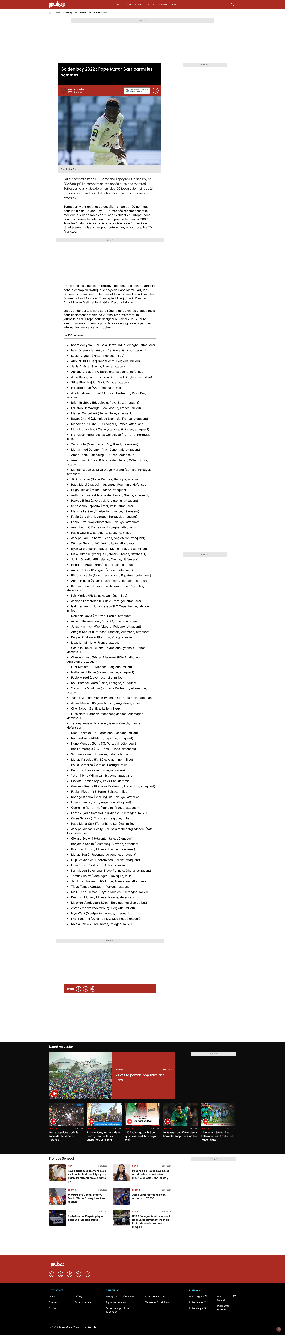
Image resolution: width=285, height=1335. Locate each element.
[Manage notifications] (278, 1329)
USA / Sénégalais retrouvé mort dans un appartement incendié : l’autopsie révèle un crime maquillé (151, 1222)
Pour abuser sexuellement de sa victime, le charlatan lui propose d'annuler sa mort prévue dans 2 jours (87, 1176)
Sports (175, 4)
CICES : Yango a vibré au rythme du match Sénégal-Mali (141, 1136)
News (119, 4)
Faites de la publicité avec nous (117, 1310)
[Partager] (156, 91)
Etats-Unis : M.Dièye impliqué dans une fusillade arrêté (85, 1218)
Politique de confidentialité (120, 1296)
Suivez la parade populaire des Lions (139, 1077)
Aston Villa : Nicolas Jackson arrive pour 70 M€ (149, 1196)
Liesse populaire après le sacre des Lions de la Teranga (63, 1136)
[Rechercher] (232, 4)
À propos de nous (116, 1302)
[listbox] (142, 1126)
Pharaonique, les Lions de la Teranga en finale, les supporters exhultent (103, 1136)
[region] (142, 1126)
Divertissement (134, 4)
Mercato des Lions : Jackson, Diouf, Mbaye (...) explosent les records (86, 1198)
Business (163, 4)
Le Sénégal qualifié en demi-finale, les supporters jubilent (180, 1134)
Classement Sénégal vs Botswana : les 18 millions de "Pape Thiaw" (217, 1136)
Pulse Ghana (196, 1302)
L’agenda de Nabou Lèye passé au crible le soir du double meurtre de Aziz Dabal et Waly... (151, 1174)
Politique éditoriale (155, 1296)
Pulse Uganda (221, 1298)
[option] (66, 1127)
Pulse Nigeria (196, 1296)
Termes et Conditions (157, 1302)
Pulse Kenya (196, 1308)
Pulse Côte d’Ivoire (223, 1307)
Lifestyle (150, 4)
